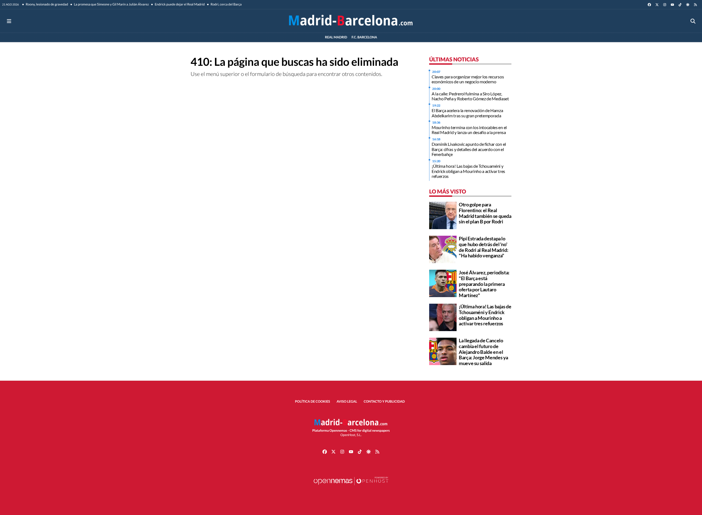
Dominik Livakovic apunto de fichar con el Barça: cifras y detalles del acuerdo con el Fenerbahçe (469, 149)
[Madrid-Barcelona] (351, 21)
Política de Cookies (312, 401)
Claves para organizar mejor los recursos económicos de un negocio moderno (468, 79)
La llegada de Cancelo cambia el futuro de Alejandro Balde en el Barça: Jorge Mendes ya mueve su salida (483, 351)
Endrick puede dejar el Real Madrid (179, 4)
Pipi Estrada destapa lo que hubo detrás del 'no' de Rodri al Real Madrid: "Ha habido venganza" (483, 246)
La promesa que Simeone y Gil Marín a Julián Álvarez (111, 4)
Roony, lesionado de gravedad (46, 4)
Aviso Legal (347, 401)
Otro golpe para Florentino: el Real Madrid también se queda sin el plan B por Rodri (485, 212)
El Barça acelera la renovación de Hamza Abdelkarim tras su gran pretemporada (467, 113)
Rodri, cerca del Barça (226, 4)
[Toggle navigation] (9, 21)
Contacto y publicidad (384, 401)
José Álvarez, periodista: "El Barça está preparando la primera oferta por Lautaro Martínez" (484, 283)
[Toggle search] (693, 21)
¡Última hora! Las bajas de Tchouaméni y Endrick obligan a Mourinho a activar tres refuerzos (468, 171)
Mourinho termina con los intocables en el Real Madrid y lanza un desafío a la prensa (469, 130)
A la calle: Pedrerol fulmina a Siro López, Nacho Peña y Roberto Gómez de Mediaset (470, 96)
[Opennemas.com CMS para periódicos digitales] (351, 486)
